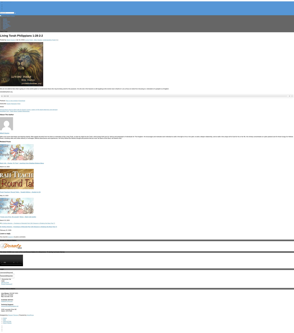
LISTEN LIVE (7, 2)
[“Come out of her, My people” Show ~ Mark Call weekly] (17, 213)
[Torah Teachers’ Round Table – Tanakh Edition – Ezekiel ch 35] (17, 188)
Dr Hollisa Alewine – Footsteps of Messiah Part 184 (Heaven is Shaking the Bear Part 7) (28, 227)
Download (22, 100)
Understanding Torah (49, 40)
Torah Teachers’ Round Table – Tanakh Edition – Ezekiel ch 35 (20, 192)
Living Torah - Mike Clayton (33, 40)
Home (5, 318)
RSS (19, 103)
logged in (11, 237)
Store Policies (7, 323)
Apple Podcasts (11, 103)
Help (4, 28)
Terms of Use (7, 321)
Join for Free (5, 282)
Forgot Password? (6, 284)
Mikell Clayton (11, 40)
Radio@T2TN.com (7, 301)
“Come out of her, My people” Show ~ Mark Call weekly (18, 217)
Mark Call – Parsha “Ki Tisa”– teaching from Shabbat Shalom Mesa (22, 163)
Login (3, 280)
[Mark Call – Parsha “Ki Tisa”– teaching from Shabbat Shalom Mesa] (17, 160)
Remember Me (6, 279)
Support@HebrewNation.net (9, 306)
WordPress (30, 315)
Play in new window (12, 100)
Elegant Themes (13, 315)
